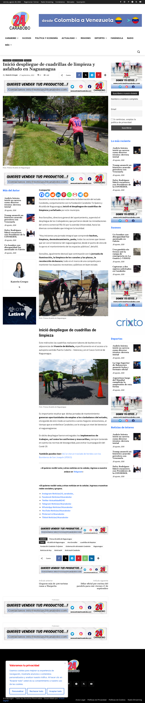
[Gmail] (74, 194)
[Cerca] (65, 663)
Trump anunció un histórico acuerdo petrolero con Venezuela (13, 218)
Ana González (72, 542)
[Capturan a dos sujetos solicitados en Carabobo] (137, 268)
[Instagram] (124, 2)
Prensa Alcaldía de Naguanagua (60, 539)
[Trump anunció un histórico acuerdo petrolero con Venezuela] (30, 218)
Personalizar (18, 691)
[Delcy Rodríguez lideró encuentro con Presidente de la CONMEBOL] (30, 233)
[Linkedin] (58, 194)
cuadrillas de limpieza (88, 542)
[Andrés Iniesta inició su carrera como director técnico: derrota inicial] (30, 201)
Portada (27, 60)
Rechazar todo (36, 691)
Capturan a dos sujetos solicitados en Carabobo (122, 268)
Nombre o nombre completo (124, 99)
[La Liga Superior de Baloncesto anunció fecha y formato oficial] (137, 365)
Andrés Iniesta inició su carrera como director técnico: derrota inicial (12, 202)
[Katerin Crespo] (19, 269)
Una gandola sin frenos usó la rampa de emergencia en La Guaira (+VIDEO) (122, 254)
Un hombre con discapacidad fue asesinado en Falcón (14, 247)
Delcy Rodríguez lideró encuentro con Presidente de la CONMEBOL (14, 233)
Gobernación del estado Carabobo (78, 546)
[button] (138, 51)
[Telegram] (132, 2)
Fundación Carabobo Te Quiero (51, 546)
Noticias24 (58, 550)
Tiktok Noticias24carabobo (55, 517)
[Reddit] (52, 194)
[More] (105, 75)
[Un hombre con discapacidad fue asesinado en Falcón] (30, 248)
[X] (136, 2)
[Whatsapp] (69, 194)
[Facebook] (120, 2)
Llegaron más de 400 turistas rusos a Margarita (53, 584)
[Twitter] (47, 194)
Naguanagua (18, 60)
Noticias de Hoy (45, 550)
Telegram (77, 471)
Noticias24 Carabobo (72, 550)
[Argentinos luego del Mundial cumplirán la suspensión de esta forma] (137, 380)
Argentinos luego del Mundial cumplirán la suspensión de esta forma (122, 382)
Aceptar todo (55, 691)
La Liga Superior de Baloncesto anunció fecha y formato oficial (121, 366)
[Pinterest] (128, 2)
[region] (37, 679)
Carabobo (7, 60)
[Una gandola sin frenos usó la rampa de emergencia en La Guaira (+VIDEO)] (137, 251)
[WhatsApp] (85, 558)
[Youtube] (140, 2)
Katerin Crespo (11, 75)
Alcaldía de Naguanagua (56, 542)
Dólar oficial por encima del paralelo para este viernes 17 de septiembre (92, 586)
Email (113, 109)
